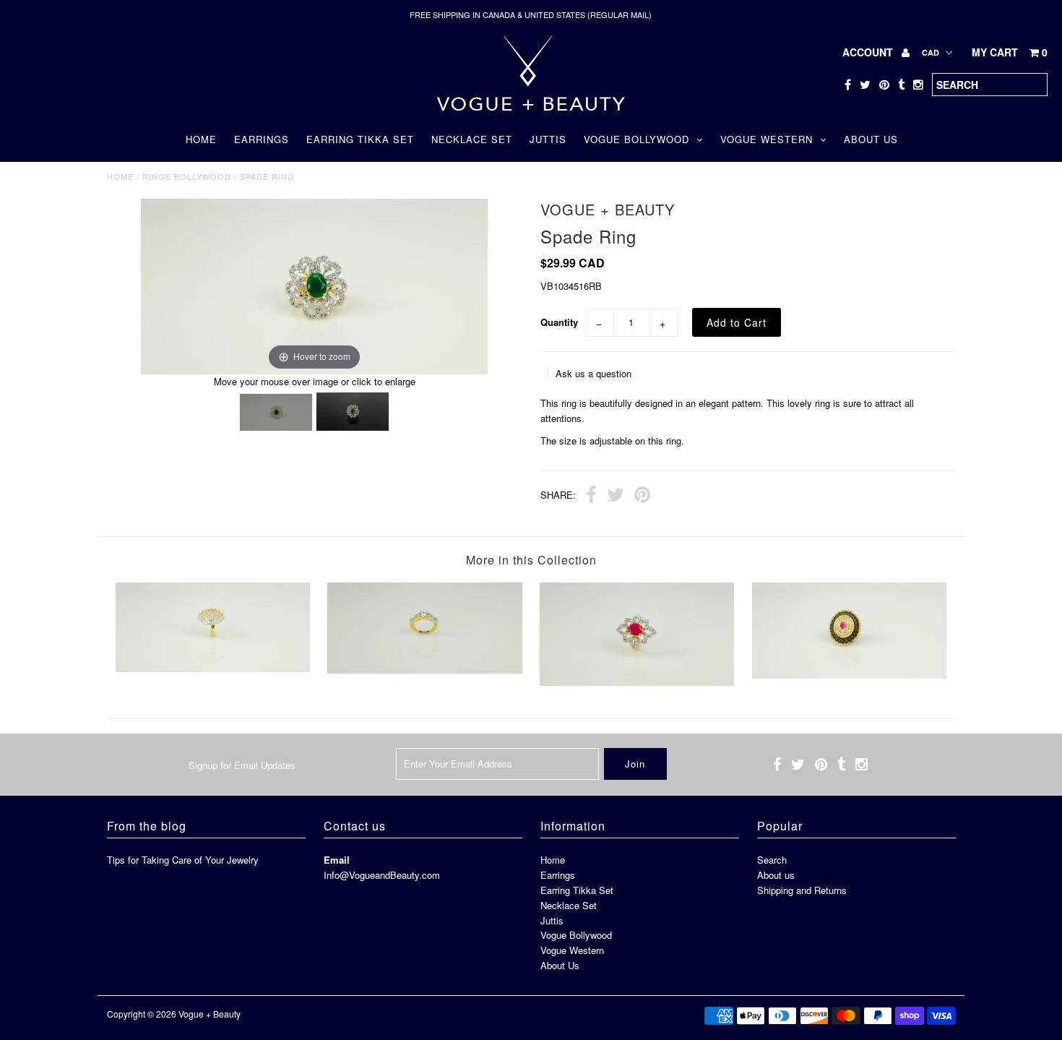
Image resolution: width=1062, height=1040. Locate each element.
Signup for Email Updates (242, 765)
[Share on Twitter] (615, 496)
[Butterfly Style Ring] (424, 669)
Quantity (559, 322)
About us (776, 875)
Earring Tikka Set (360, 139)
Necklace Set (471, 139)
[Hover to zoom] (314, 285)
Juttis (548, 139)
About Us (871, 139)
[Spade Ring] (276, 412)
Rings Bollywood (186, 176)
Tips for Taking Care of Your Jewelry (183, 860)
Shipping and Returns (802, 890)
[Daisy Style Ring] (849, 675)
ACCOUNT (869, 52)
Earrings (261, 139)
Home (201, 139)
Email (337, 860)
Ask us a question (593, 373)
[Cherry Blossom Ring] (637, 682)
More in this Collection (531, 559)
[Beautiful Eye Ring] (213, 668)
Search (772, 860)
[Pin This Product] (642, 496)
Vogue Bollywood (636, 139)
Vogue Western (766, 139)
